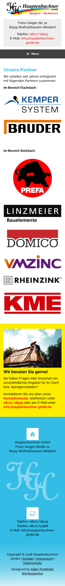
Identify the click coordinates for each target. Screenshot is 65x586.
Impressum (44, 558)
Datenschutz (32, 563)
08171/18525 (38, 34)
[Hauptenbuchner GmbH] (33, 14)
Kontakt (28, 558)
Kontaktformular (15, 398)
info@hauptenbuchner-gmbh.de (27, 407)
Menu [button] (35, 53)
